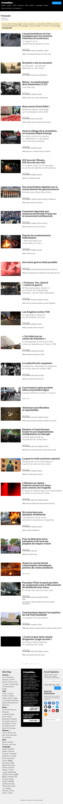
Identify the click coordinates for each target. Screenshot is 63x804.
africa (46, 97)
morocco (28, 97)
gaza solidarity (26, 602)
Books (4, 5)
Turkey (54, 449)
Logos (15, 698)
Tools (14, 5)
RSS (9, 675)
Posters (5, 696)
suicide (42, 655)
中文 (12, 763)
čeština (4, 767)
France (42, 354)
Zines (4, 693)
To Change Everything (10, 700)
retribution (40, 420)
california (37, 628)
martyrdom (53, 420)
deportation (36, 354)
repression (29, 226)
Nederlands (12, 772)
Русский (13, 756)
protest (37, 97)
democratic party (50, 503)
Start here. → (34, 720)
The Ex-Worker (7, 733)
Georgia (28, 449)
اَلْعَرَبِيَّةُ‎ (16, 774)
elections (28, 503)
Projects (54, 269)
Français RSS (7, 28)
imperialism (52, 303)
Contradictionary (8, 714)
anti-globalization (31, 273)
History (40, 118)
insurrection (32, 202)
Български (6, 763)
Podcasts (20, 5)
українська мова (8, 784)
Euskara (11, 767)
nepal (27, 151)
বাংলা (15, 777)
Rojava (35, 474)
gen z (33, 97)
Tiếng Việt (6, 786)
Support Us (57, 3)
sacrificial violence (31, 420)
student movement (42, 602)
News (7, 684)
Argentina (29, 530)
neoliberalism (36, 530)
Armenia (44, 449)
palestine (28, 122)
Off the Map (11, 728)
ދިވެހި (3, 788)
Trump (45, 54)
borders (35, 327)
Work (4, 717)
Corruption (47, 151)
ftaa (55, 273)
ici (20, 24)
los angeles (29, 327)
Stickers (11, 696)
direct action (47, 122)
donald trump (35, 503)
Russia (40, 449)
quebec (51, 273)
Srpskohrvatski (7, 774)
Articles (5, 675)
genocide (37, 655)
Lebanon (34, 303)
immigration (31, 178)
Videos (4, 698)
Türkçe (10, 770)
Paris (27, 379)
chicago (38, 178)
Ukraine (49, 449)
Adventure (34, 269)
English (4, 749)
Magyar (5, 770)
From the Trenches (49, 199)
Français (5, 754)
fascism (42, 503)
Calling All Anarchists (39, 75)
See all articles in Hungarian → (12, 8)
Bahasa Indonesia (8, 765)
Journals (10, 693)
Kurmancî (5, 791)
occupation (51, 602)
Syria (41, 54)
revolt (33, 253)
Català (13, 786)
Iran (27, 54)
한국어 (4, 777)
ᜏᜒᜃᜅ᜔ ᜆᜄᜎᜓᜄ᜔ (7, 793)
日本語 (10, 760)
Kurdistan (37, 54)
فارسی (4, 772)
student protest (56, 628)
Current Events (42, 50)
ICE (27, 178)
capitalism (46, 420)
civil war (40, 474)
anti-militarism (39, 122)
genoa (47, 273)
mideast (42, 97)
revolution (36, 151)
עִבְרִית (4, 781)
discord (41, 151)
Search (32, 5)
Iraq (44, 303)
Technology (14, 684)
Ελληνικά (10, 758)
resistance (31, 54)
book (58, 273)
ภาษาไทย (10, 781)
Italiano (4, 751)
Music (10, 698)
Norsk (12, 791)
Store (27, 5)
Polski (4, 758)
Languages (39, 5)
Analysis (34, 50)
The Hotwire (6, 737)
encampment (26, 603)
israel (49, 54)
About (46, 5)
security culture (40, 226)
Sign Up (57, 688)
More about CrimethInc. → (34, 708)
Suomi (4, 760)
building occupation (46, 628)
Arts (3, 677)
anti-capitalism (40, 273)
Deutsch (11, 751)
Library (9, 5)
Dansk (11, 779)
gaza (33, 122)
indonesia (28, 253)
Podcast (5, 730)
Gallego (8, 788)
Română (11, 777)
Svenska (5, 779)
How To (44, 223)
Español (11, 749)
